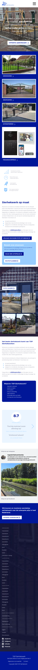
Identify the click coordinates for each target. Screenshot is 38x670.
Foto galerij (8, 288)
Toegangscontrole (7, 618)
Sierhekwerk (5, 528)
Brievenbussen (5, 635)
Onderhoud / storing (7, 555)
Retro (3, 547)
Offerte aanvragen (18, 43)
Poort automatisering (8, 612)
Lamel (3, 553)
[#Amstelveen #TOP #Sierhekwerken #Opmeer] (19, 486)
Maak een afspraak (12, 254)
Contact (26, 661)
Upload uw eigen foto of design (15, 238)
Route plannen (11, 261)
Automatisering (5, 616)
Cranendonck (5, 531)
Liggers (3, 630)
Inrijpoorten (5, 585)
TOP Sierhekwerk (19, 656)
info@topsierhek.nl (25, 658)
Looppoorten (5, 558)
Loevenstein (5, 542)
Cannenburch (5, 536)
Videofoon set (5, 621)
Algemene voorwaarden (14, 661)
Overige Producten (7, 626)
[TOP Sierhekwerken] (8, 3)
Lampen (4, 632)
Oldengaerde (5, 544)
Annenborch (5, 534)
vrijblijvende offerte (15, 230)
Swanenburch (5, 539)
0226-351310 (12, 658)
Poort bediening (6, 624)
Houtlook (4, 550)
